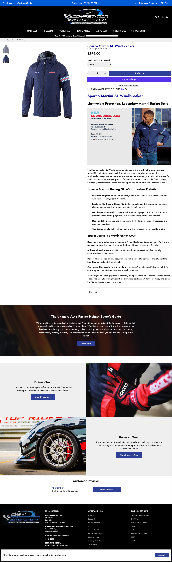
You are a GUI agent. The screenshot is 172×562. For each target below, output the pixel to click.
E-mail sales (8, 3)
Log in (134, 3)
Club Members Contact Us (140, 515)
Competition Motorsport (93, 323)
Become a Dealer (94, 523)
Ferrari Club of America (139, 523)
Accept (161, 555)
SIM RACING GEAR (138, 30)
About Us (91, 515)
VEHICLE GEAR (47, 30)
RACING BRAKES (65, 30)
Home (3, 40)
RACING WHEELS (83, 30)
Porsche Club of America (139, 533)
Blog (89, 526)
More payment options (129, 85)
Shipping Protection (95, 541)
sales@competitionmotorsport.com (57, 535)
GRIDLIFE (134, 526)
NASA (133, 530)
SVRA (133, 541)
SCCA (133, 537)
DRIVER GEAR (32, 30)
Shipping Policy (93, 537)
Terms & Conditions (95, 530)
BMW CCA (134, 519)
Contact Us (91, 519)
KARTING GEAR (101, 30)
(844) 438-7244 (24, 3)
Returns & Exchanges (148, 3)
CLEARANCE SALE (119, 30)
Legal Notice (92, 544)
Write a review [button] (106, 489)
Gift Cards (165, 3)
